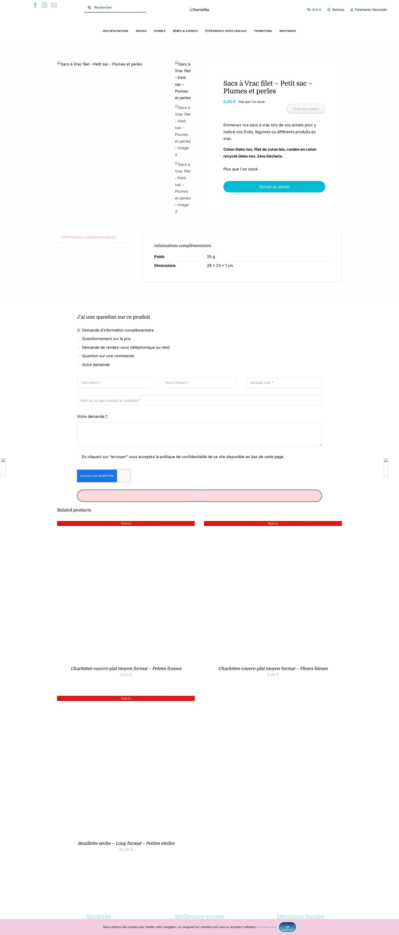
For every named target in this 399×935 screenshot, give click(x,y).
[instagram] (44, 5)
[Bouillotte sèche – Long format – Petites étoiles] (109, 699)
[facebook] (35, 5)
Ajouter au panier (274, 187)
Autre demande (96, 364)
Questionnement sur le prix (106, 338)
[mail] (54, 5)
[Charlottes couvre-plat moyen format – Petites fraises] (109, 524)
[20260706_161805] (114, 64)
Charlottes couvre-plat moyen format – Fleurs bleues (273, 668)
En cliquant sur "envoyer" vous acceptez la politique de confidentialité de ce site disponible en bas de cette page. (183, 457)
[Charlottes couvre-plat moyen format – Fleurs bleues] (256, 524)
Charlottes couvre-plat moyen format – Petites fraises (126, 668)
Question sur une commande (108, 356)
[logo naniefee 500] (199, 9)
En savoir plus (267, 927)
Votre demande (92, 416)
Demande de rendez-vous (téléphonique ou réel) (126, 347)
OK (287, 927)
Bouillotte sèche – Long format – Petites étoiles (126, 843)
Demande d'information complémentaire (118, 330)
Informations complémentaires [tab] (88, 237)
